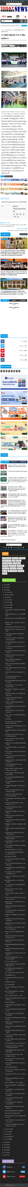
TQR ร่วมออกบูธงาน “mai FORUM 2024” (15, 972)
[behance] (18, 1)
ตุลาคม (7, 597)
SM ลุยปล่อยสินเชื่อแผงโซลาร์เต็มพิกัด (14, 1110)
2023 (5, 1142)
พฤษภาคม (7, 1129)
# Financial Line (8, 176)
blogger (5, 300)
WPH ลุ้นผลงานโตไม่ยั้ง (10, 856)
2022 (5, 1145)
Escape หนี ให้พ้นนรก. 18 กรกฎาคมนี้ (14, 1082)
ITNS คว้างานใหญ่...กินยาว (11, 961)
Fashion (20, 568)
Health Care (12, 565)
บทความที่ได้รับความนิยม (5, 462)
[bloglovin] (11, 1)
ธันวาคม (7, 592)
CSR (14, 560)
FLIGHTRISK (8, 719)
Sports (19, 560)
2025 (5, 587)
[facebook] (5, 1)
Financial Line (16, 25)
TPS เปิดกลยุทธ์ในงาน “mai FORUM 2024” (15, 1043)
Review (4, 573)
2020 (5, 1150)
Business (22, 558)
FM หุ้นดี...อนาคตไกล (10, 982)
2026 (5, 585)
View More (24, 234)
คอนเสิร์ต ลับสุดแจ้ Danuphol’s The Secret (15, 627)
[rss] (16, 1)
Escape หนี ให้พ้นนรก (10, 1002)
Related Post (5, 234)
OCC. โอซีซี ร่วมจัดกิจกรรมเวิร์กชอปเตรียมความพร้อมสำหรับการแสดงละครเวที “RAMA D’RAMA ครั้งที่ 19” (17, 512)
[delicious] (23, 1)
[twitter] (7, 1)
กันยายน (7, 600)
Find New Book (12, 570)
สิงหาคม (7, 602)
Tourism (5, 565)
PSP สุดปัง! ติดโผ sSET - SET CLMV (13, 849)
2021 (5, 1147)
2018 (5, 1155)
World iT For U (7, 560)
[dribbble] (14, 1)
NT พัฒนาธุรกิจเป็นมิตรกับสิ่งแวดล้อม (17, 471)
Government (16, 563)
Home (2, 30)
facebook (22, 300)
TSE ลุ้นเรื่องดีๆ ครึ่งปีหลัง (11, 1067)
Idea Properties (7, 563)
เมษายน (7, 1131)
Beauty (4, 570)
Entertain (15, 558)
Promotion (20, 565)
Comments (23, 461)
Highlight (14, 461)
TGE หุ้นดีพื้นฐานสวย (10, 975)
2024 (5, 590)
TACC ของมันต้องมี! (9, 984)
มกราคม (7, 1139)
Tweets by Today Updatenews (8, 540)
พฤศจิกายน (8, 594)
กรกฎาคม (7, 605)
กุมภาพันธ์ (7, 1136)
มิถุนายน (7, 607)
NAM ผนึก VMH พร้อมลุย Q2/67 (12, 1113)
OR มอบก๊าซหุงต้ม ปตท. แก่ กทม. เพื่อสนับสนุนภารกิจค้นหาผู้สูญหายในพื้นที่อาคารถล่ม (17, 526)
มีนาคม (7, 1134)
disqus (14, 300)
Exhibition (13, 568)
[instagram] (20, 1)
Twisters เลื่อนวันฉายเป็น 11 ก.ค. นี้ (13, 995)
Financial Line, (23, 42)
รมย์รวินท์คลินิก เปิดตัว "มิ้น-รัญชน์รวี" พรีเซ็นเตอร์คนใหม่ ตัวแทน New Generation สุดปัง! (17, 496)
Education (5, 568)
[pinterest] (9, 1)
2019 (5, 1152)
